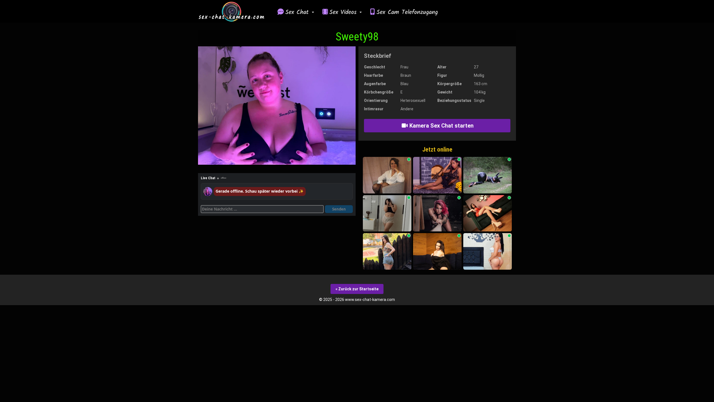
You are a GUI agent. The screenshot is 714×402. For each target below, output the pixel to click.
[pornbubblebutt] (487, 175)
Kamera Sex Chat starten (441, 125)
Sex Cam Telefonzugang (407, 12)
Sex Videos (344, 12)
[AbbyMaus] (387, 213)
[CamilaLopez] (487, 251)
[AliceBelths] (437, 175)
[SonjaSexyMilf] (387, 175)
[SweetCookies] (387, 251)
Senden (339, 209)
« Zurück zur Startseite (357, 289)
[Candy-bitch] (437, 213)
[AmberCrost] (487, 213)
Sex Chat (298, 12)
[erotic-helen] (437, 251)
